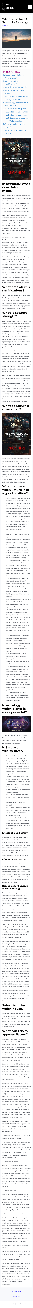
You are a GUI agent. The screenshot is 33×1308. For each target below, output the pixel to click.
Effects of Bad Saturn (18, 115)
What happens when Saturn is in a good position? (17, 98)
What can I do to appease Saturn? (15, 131)
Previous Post (16, 1291)
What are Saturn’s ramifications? (12, 82)
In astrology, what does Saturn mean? (14, 76)
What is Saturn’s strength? (16, 87)
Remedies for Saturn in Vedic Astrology (19, 119)
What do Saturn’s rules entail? (14, 91)
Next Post (16, 1296)
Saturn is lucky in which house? (15, 125)
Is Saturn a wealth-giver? (15, 109)
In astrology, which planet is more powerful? (16, 104)
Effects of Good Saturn (19, 112)
